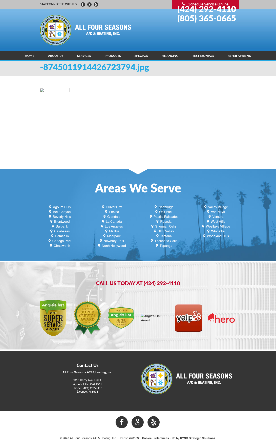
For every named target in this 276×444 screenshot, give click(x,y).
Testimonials (203, 55)
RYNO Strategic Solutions (197, 438)
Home (29, 55)
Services (84, 55)
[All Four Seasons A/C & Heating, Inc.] (87, 30)
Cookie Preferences (155, 438)
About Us (55, 55)
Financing (170, 55)
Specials (141, 55)
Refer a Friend (239, 55)
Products (113, 55)
